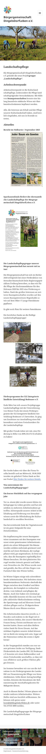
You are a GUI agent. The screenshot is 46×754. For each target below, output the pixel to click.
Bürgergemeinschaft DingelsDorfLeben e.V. (18, 19)
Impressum (7, 751)
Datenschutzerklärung (20, 751)
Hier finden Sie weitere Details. (27, 479)
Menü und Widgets (39, 15)
